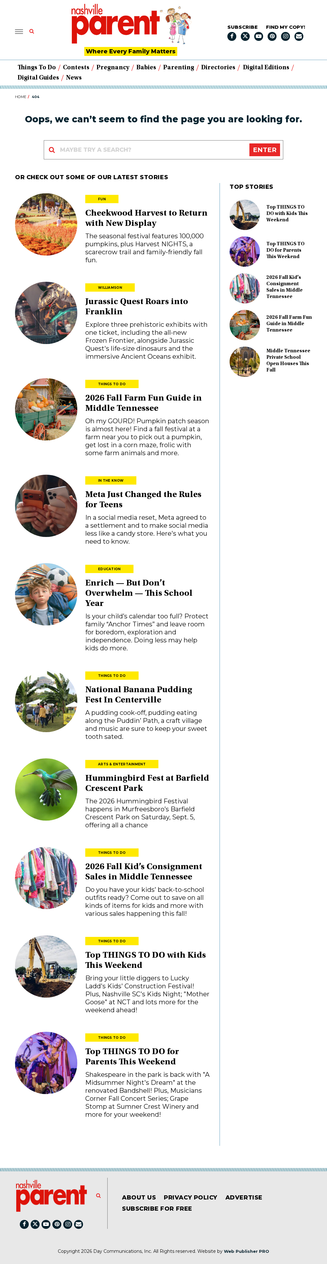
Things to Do (37, 68)
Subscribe (242, 27)
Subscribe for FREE (157, 1208)
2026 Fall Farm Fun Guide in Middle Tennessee (289, 324)
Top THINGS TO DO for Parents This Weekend (285, 250)
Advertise (243, 1197)
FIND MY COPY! (285, 27)
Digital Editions (266, 68)
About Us (139, 1197)
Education (109, 569)
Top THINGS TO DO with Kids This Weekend (287, 214)
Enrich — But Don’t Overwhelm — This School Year (139, 594)
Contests (76, 68)
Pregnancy (112, 68)
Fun (102, 199)
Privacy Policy (190, 1197)
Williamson (110, 288)
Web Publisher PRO (246, 1251)
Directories (218, 68)
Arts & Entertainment (122, 764)
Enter (265, 150)
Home (20, 97)
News (74, 78)
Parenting (178, 68)
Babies (146, 68)
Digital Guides (38, 78)
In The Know (111, 481)
